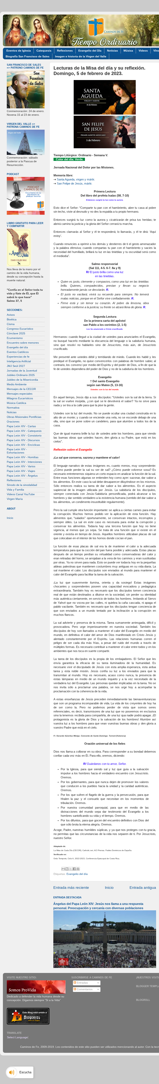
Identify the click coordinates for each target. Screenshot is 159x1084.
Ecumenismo (15, 338)
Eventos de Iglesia (18, 50)
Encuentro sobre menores (23, 342)
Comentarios (84, 989)
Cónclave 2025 (16, 333)
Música (128, 50)
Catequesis (43, 50)
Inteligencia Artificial (19, 361)
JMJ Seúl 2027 (16, 366)
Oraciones (13, 421)
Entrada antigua (143, 888)
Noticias (112, 50)
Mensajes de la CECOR (21, 389)
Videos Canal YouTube (21, 494)
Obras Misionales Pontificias (24, 417)
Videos (143, 50)
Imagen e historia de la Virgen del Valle (80, 56)
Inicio (109, 888)
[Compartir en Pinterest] (78, 869)
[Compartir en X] (71, 869)
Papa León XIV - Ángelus (22, 475)
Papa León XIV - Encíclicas (23, 444)
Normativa (13, 407)
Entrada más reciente (71, 888)
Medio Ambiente (17, 384)
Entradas (82, 982)
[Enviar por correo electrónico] (63, 869)
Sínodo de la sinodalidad (22, 485)
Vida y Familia (15, 489)
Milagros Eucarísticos (20, 398)
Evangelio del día (77, 874)
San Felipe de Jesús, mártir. (74, 183)
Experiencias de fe (18, 356)
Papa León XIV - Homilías (22, 457)
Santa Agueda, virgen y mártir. (76, 179)
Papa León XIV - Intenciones (24, 462)
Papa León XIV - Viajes (21, 471)
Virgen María (15, 499)
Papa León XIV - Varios (21, 466)
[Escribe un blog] (67, 869)
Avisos (11, 314)
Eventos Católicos (18, 352)
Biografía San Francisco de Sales (27, 56)
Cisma (11, 324)
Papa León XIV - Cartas (21, 426)
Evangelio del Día (89, 50)
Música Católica (16, 403)
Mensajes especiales (19, 393)
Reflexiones (65, 50)
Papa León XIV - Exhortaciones (17, 451)
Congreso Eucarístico (20, 328)
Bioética (11, 319)
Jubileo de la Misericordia (22, 379)
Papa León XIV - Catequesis (24, 430)
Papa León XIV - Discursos (23, 440)
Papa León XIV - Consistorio (24, 435)
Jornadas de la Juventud (22, 370)
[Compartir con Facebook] (74, 869)
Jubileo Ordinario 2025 (21, 375)
